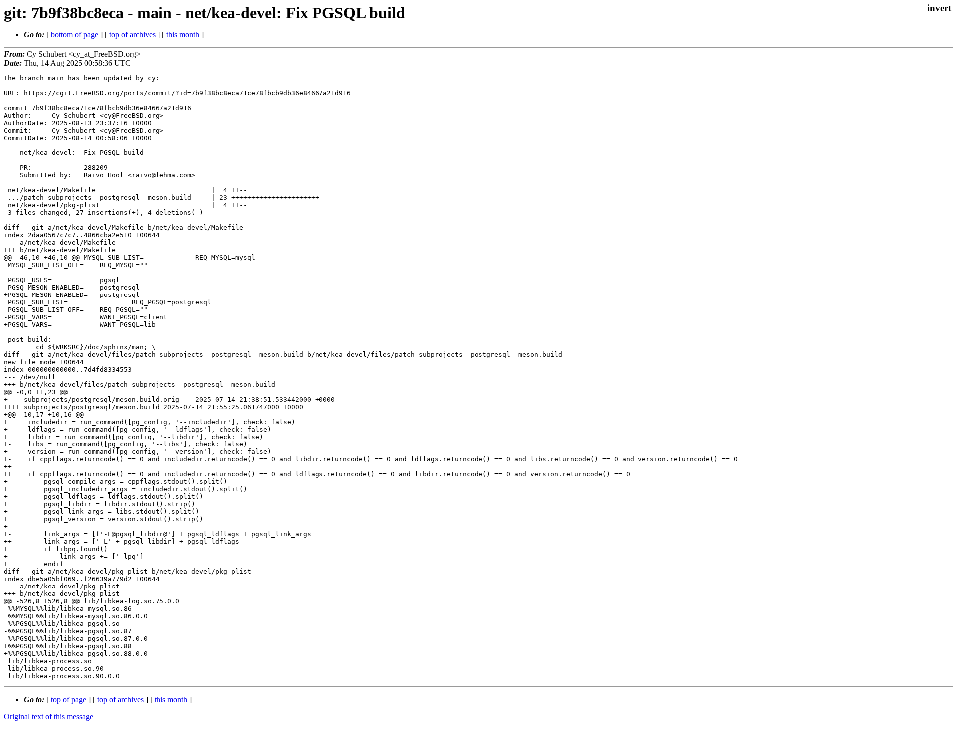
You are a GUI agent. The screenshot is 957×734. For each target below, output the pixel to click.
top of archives (132, 34)
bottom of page (74, 34)
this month (182, 34)
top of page (68, 699)
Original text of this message (48, 716)
